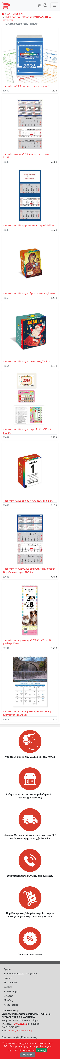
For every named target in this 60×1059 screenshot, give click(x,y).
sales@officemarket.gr (21, 1030)
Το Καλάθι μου (11, 991)
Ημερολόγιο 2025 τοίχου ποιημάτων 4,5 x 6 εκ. (28, 500)
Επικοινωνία (11, 982)
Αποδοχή (42, 1050)
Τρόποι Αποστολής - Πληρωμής (20, 973)
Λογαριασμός (11, 1004)
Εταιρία (8, 978)
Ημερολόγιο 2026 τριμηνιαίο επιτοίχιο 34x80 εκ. (29, 225)
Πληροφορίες (28, 1054)
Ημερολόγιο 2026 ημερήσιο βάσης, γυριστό (26, 86)
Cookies (8, 986)
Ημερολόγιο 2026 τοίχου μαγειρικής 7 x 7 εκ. (27, 361)
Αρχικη (7, 969)
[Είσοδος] (45, 5)
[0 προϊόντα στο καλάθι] (39, 5)
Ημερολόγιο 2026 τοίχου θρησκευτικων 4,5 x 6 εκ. (29, 293)
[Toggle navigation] (54, 5)
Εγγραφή (8, 995)
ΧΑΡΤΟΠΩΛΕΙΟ (15, 13)
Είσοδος (8, 1000)
